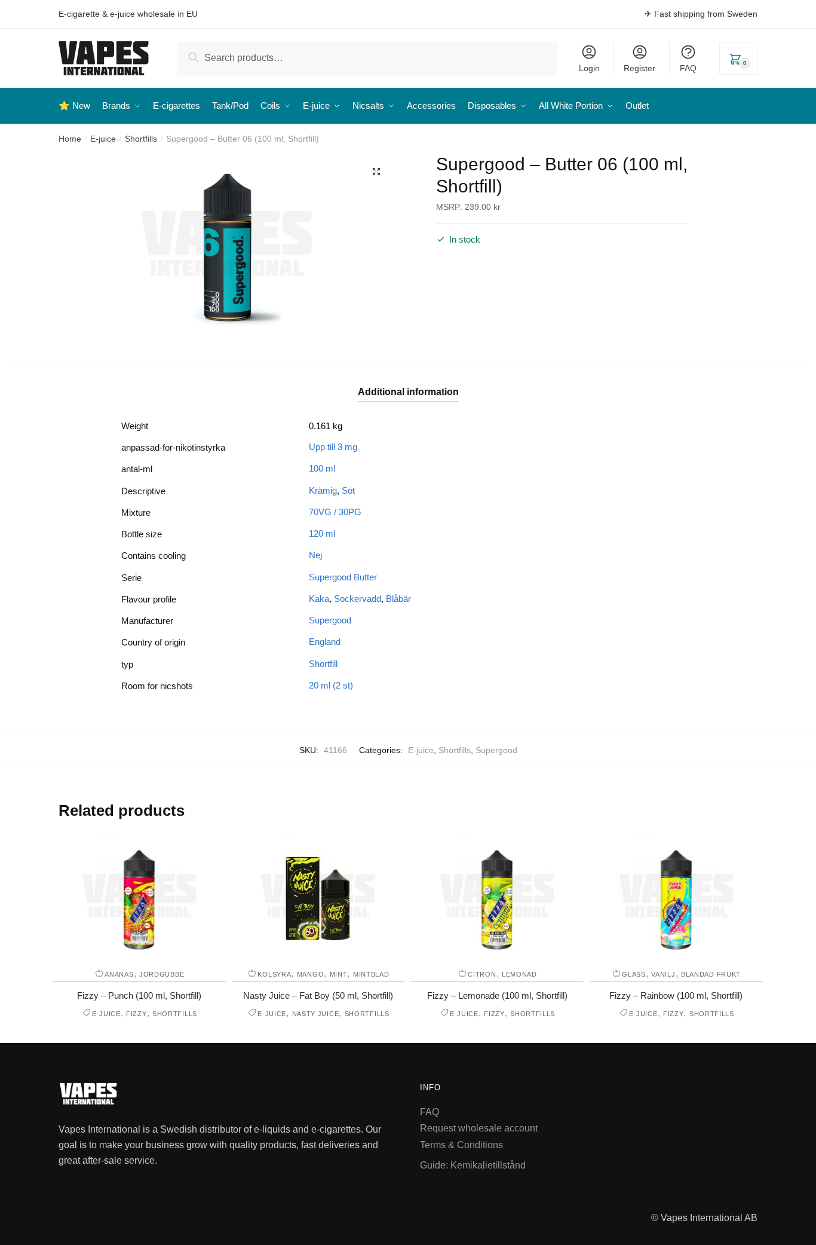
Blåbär (398, 599)
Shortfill (323, 664)
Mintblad (371, 974)
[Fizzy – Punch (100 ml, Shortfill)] (139, 895)
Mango (310, 974)
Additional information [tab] (408, 392)
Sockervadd (357, 599)
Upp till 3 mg (333, 447)
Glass (634, 974)
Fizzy (136, 1013)
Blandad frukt (711, 974)
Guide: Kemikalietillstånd (473, 1165)
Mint (339, 974)
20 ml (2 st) (331, 685)
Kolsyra (274, 974)
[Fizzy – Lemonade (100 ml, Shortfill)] (497, 895)
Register (639, 68)
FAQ (688, 68)
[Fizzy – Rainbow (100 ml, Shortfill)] (676, 895)
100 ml (322, 468)
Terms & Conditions (461, 1145)
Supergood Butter (343, 577)
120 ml (322, 533)
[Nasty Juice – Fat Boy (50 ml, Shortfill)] (318, 895)
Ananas (119, 974)
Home (70, 138)
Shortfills (141, 138)
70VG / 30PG (335, 512)
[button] (376, 171)
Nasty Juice (315, 1013)
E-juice (103, 138)
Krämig (323, 490)
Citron (482, 974)
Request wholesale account (479, 1128)
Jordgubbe (161, 974)
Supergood (330, 620)
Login (589, 68)
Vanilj (663, 974)
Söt (348, 490)
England (324, 642)
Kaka (319, 599)
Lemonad (519, 974)
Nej (315, 555)
